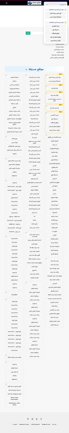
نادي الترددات (54, 205)
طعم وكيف (54, 227)
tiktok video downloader (14, 398)
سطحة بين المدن (14, 85)
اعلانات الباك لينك (54, 279)
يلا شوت (34, 284)
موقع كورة (14, 294)
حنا (34, 216)
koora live (14, 201)
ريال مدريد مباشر (34, 300)
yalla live (14, 175)
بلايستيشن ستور (34, 193)
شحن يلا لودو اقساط (34, 103)
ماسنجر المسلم (54, 108)
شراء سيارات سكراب (14, 111)
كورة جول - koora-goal (14, 190)
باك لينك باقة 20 (34, 247)
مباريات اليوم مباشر (34, 292)
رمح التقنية (54, 220)
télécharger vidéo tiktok (14, 404)
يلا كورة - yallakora (14, 224)
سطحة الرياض (14, 77)
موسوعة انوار (54, 250)
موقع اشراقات (54, 122)
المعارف (54, 212)
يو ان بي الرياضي (54, 310)
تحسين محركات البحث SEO (54, 100)
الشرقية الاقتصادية (54, 163)
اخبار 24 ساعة (54, 317)
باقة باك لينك (54, 95)
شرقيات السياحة (54, 246)
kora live (14, 242)
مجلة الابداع (54, 201)
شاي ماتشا (34, 224)
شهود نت (54, 231)
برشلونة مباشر (34, 296)
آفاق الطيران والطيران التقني (57, 57)
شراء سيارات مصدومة (14, 128)
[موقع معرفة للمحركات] (34, 3)
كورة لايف (14, 246)
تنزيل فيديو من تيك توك (14, 386)
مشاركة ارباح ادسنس (55, 81)
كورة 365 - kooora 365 (14, 228)
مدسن (54, 193)
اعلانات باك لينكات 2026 (14, 357)
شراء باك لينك (55, 261)
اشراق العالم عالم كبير (54, 287)
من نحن (54, 424)
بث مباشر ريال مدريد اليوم (14, 150)
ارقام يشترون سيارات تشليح (14, 123)
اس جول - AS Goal (14, 231)
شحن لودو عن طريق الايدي (34, 182)
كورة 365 (14, 138)
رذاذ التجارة (54, 224)
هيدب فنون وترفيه (54, 321)
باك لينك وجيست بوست (54, 298)
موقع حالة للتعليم (54, 313)
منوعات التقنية (60, 52)
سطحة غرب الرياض (14, 96)
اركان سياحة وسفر (54, 130)
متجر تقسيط (34, 118)
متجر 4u (34, 137)
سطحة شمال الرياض (14, 92)
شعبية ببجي (34, 186)
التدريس (54, 283)
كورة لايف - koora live (14, 331)
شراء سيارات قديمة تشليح (14, 131)
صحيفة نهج (54, 175)
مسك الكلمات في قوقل (54, 137)
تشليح (14, 107)
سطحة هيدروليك (14, 88)
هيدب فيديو (54, 216)
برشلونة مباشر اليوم (14, 164)
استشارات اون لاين (54, 208)
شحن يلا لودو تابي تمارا (34, 150)
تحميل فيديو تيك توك (14, 390)
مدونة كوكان (54, 171)
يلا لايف (14, 153)
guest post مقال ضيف (34, 240)
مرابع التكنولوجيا (54, 148)
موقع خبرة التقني (54, 182)
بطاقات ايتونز (34, 190)
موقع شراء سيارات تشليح (14, 118)
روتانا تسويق (54, 197)
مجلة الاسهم (54, 160)
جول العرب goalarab (14, 146)
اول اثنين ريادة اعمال (54, 77)
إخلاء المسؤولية (46, 424)
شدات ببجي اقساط (34, 77)
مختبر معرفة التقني (59, 49)
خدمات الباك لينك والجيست (34, 235)
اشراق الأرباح (54, 254)
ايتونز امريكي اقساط (34, 158)
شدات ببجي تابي (34, 88)
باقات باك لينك (54, 272)
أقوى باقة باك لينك (34, 255)
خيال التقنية (54, 152)
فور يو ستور (34, 133)
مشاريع (34, 270)
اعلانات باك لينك (34, 274)
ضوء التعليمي (54, 115)
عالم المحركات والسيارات (57, 55)
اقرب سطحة (14, 103)
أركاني (54, 235)
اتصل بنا (15, 424)
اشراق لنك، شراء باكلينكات (54, 276)
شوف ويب (54, 156)
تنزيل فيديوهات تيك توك (14, 394)
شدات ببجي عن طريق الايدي (34, 142)
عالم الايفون (54, 167)
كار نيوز (55, 178)
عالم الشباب (54, 88)
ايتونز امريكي (34, 96)
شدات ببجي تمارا (34, 81)
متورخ (54, 190)
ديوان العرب (34, 266)
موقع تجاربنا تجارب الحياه (34, 262)
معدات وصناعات (60, 44)
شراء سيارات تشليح (14, 115)
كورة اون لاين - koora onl (14, 220)
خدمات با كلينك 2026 (34, 259)
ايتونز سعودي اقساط (34, 100)
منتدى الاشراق (54, 291)
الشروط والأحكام (35, 424)
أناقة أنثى (54, 186)
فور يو (34, 165)
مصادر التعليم (54, 302)
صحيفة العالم (54, 325)
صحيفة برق (54, 119)
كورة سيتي (14, 142)
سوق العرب (34, 244)
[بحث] (7, 3)
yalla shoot (34, 288)
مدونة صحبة (54, 242)
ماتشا (34, 220)
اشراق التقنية (54, 141)
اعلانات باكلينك (34, 278)
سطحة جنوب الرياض (14, 100)
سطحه (14, 81)
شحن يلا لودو (34, 178)
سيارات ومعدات (60, 47)
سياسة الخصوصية (24, 424)
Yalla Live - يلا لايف (14, 216)
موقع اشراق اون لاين (54, 126)
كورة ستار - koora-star (14, 186)
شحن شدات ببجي (34, 169)
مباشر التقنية (54, 239)
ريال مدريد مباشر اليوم (14, 160)
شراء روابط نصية (54, 268)
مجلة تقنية (54, 306)
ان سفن (54, 144)
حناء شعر (34, 212)
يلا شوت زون (14, 372)
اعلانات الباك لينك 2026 (54, 295)
